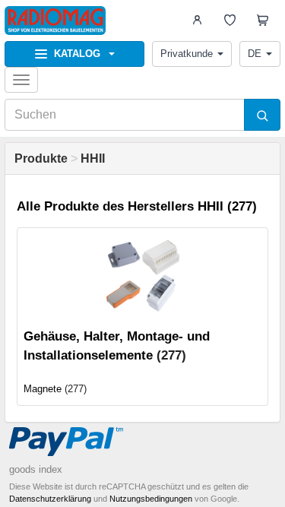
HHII (93, 158)
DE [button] (254, 53)
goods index (35, 469)
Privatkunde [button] (186, 53)
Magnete (43, 389)
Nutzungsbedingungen (150, 498)
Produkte (41, 158)
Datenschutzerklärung (50, 498)
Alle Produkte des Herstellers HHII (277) (137, 206)
